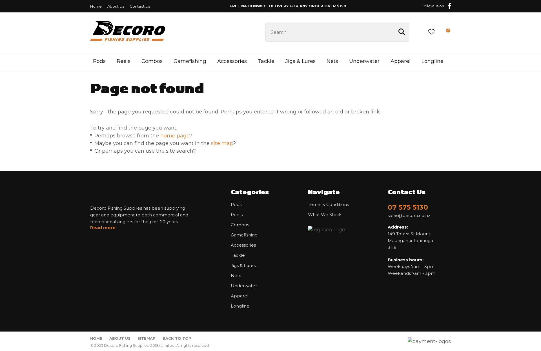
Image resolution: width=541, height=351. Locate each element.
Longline (433, 61)
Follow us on (433, 6)
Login (418, 32)
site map (222, 143)
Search (402, 32)
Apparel (401, 61)
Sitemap (147, 338)
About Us (115, 6)
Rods (99, 61)
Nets (332, 61)
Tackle (266, 61)
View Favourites (431, 32)
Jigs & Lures (300, 61)
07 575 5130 (408, 207)
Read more (103, 227)
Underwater (364, 61)
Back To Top (177, 338)
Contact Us (140, 6)
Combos (152, 61)
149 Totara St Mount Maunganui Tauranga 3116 (410, 237)
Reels (123, 61)
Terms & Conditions (328, 204)
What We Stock (325, 214)
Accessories (232, 61)
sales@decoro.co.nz (409, 215)
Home (96, 6)
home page (174, 136)
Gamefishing (190, 61)
